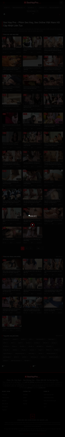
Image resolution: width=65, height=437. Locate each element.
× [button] (32, 224)
